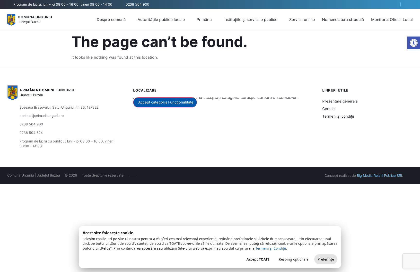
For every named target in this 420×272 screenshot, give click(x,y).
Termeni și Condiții (270, 248)
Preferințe (326, 259)
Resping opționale (293, 259)
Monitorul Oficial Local (392, 19)
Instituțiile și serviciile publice (250, 19)
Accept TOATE (258, 259)
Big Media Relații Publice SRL (380, 175)
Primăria (204, 19)
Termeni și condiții (338, 116)
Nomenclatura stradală (343, 19)
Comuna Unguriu (35, 17)
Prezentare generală (340, 101)
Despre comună (111, 19)
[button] (392, 5)
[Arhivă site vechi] (410, 4)
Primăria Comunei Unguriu (47, 90)
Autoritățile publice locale (161, 19)
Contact (329, 108)
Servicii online (302, 19)
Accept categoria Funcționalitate (165, 102)
